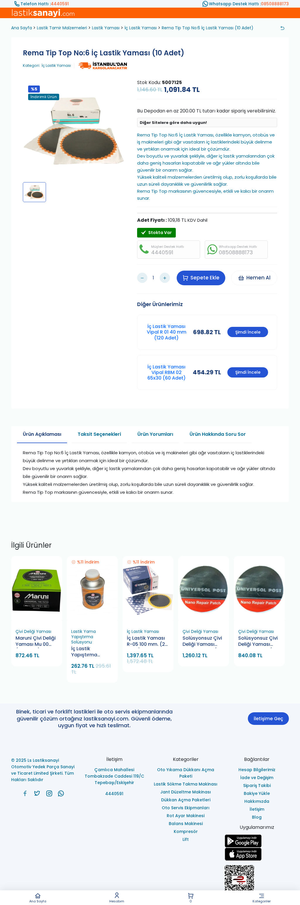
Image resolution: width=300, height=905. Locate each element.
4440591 (60, 3)
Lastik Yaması (106, 28)
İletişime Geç (268, 719)
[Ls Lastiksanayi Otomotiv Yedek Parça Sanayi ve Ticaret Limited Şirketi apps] (257, 854)
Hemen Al (258, 277)
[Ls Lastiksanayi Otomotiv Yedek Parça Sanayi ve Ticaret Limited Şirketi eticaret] (257, 882)
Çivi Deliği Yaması (33, 631)
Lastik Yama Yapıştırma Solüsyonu (83, 637)
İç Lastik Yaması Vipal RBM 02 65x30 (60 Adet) (166, 372)
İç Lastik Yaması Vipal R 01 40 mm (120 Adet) (166, 332)
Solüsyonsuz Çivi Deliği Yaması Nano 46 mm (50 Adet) (202, 641)
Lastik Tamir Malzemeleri (62, 28)
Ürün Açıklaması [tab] (42, 434)
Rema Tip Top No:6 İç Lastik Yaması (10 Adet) (207, 28)
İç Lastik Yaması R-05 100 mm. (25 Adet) (147, 641)
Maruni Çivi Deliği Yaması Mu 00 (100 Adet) (36, 641)
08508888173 (275, 3)
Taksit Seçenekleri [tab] (99, 434)
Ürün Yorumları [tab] (155, 434)
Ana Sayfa (37, 901)
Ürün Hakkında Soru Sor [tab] (218, 434)
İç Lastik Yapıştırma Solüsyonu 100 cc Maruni (91, 652)
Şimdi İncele (247, 332)
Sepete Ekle (204, 277)
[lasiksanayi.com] (25, 793)
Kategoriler (262, 901)
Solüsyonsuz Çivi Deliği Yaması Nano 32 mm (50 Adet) (258, 641)
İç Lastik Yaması (141, 28)
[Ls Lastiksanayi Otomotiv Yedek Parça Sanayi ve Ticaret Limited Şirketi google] (257, 841)
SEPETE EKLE (39, 619)
